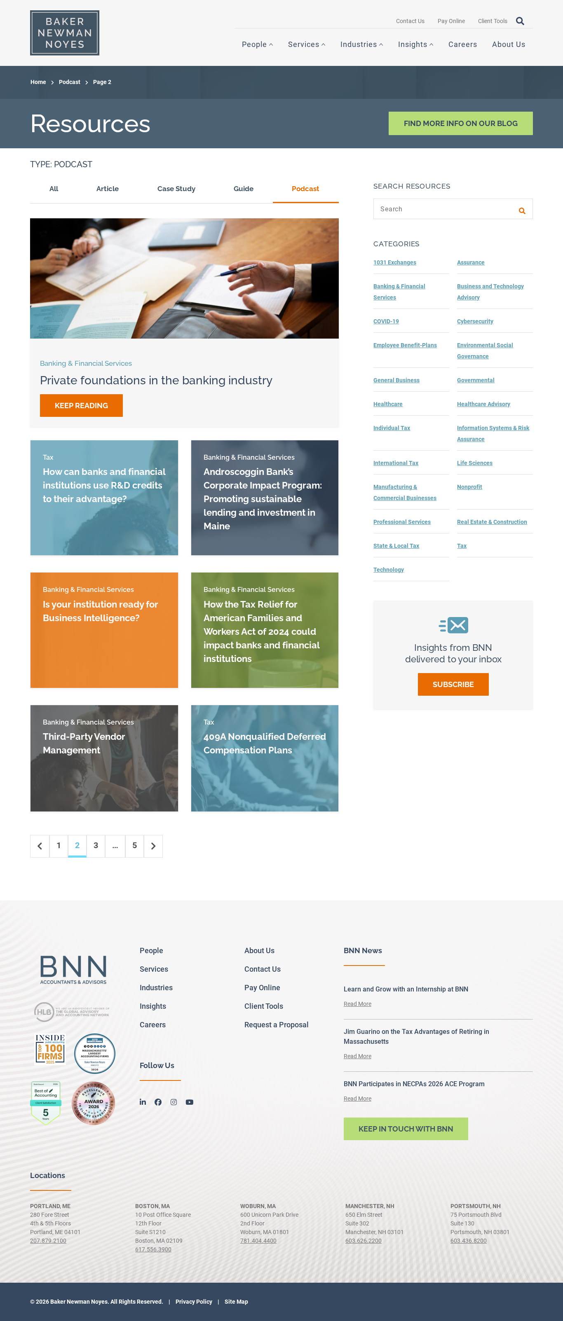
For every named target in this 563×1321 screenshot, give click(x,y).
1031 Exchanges (394, 262)
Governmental (476, 380)
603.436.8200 (468, 1240)
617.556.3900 (153, 1249)
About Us (508, 44)
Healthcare (388, 404)
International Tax (395, 463)
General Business (396, 380)
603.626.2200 (363, 1240)
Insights (412, 44)
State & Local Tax (396, 545)
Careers (462, 44)
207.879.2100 (48, 1240)
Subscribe (453, 684)
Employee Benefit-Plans (405, 345)
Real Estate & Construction (492, 522)
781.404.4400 (258, 1240)
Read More (357, 1004)
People (254, 44)
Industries (358, 44)
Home (38, 82)
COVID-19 (386, 321)
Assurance (471, 262)
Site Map (235, 1301)
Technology (388, 569)
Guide (243, 189)
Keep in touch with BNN (406, 1129)
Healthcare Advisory (483, 404)
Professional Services (402, 522)
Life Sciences (475, 463)
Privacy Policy (193, 1301)
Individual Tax (391, 428)
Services (303, 44)
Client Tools (492, 21)
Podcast (69, 82)
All (53, 189)
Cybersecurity (475, 321)
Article (107, 189)
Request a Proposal (276, 1024)
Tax (462, 545)
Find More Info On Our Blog (461, 123)
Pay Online (451, 21)
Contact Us (410, 21)
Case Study (176, 189)
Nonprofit (469, 487)
